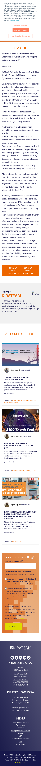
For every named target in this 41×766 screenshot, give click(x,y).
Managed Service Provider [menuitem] (20, 730)
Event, (22, 471)
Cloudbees (14, 402)
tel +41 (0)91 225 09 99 (20, 703)
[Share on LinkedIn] (21, 48)
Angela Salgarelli (16, 436)
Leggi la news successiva (28, 270)
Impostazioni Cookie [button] (20, 25)
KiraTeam (11, 295)
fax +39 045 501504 (20, 682)
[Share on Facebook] (14, 48)
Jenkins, (7, 402)
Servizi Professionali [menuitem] (20, 722)
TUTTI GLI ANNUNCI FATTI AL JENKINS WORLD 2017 (16, 378)
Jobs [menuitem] (20, 741)
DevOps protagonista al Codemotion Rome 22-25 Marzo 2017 (19, 445)
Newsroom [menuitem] (20, 744)
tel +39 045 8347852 (20, 679)
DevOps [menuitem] (20, 733)
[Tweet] (18, 48)
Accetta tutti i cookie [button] (20, 30)
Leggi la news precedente (13, 270)
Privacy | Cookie (20, 762)
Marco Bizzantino (16, 370)
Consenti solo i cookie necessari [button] (20, 36)
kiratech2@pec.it (20, 676)
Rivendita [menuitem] (20, 728)
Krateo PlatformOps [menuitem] (20, 739)
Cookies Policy (14, 20)
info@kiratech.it (20, 674)
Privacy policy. (22, 618)
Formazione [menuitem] (20, 725)
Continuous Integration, (27, 400)
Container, (16, 471)
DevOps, (15, 400)
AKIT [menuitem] (20, 736)
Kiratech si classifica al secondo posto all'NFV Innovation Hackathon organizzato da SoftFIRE (20, 515)
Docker (33, 471)
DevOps (19, 541)
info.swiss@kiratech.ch (20, 708)
